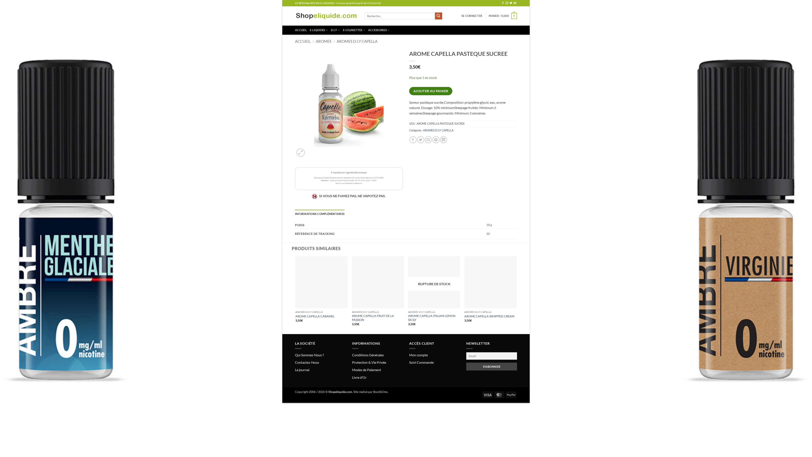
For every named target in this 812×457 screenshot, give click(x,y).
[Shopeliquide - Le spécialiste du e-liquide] (326, 16)
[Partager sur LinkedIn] (443, 139)
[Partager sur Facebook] (413, 139)
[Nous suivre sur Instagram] (507, 3)
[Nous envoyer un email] (515, 3)
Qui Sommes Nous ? (309, 355)
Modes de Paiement (366, 370)
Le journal (302, 370)
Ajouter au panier (430, 91)
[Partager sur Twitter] (420, 139)
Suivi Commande (421, 362)
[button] (471, 16)
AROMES (324, 41)
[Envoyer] (438, 16)
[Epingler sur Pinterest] (435, 139)
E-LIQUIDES (317, 30)
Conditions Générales (368, 355)
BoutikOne (380, 392)
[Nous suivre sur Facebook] (503, 3)
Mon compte (418, 355)
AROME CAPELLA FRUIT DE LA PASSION (373, 318)
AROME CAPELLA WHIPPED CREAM (489, 316)
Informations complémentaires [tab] (319, 214)
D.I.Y (334, 30)
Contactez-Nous (307, 362)
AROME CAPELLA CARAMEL (315, 316)
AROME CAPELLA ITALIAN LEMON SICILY (431, 318)
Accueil (301, 30)
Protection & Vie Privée (369, 362)
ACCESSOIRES (377, 30)
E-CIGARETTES (352, 30)
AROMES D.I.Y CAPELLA (357, 41)
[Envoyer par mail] (428, 139)
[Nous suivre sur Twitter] (511, 3)
